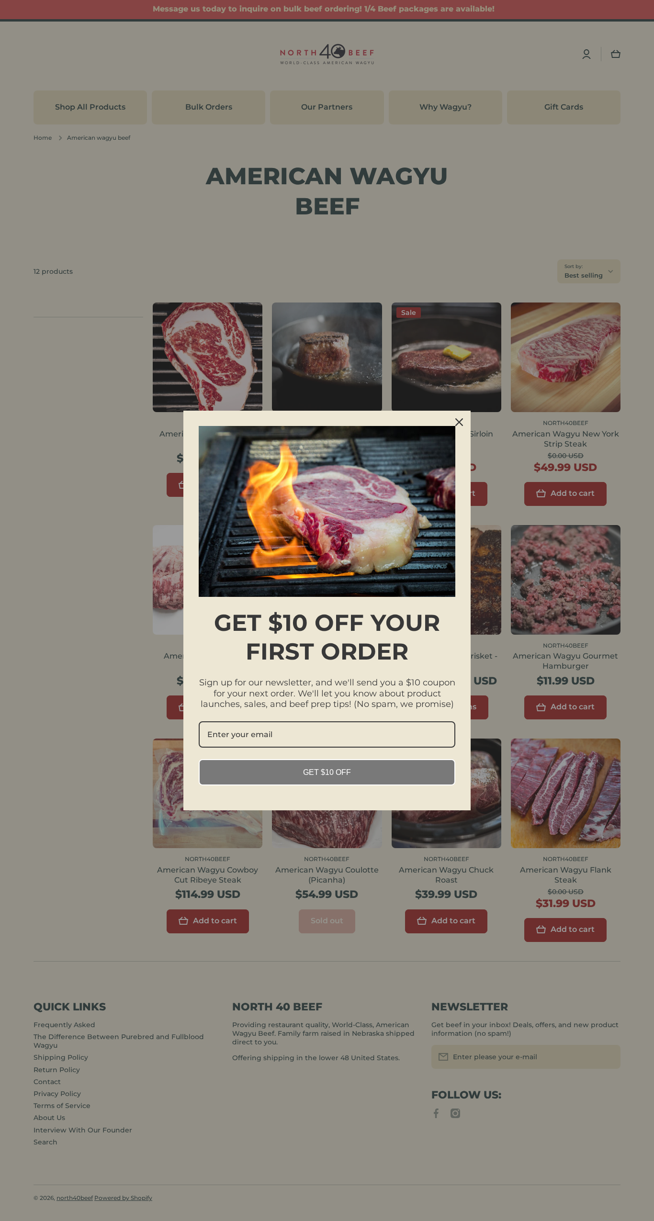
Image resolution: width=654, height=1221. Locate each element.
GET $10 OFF (327, 772)
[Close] (459, 422)
